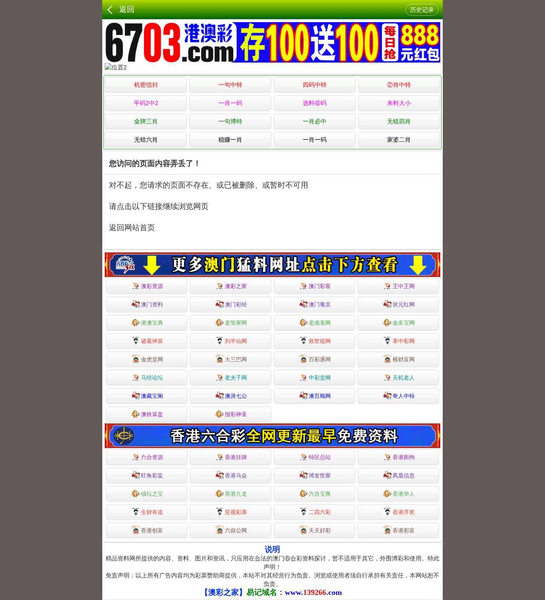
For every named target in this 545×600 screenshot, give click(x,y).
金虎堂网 (152, 359)
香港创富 (152, 530)
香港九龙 (236, 494)
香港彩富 (404, 530)
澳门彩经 (236, 304)
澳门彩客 (320, 286)
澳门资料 (152, 304)
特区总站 (320, 457)
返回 (127, 9)
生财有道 (152, 512)
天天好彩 (320, 530)
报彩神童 (236, 414)
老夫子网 (236, 377)
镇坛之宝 (152, 494)
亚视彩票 (236, 512)
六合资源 (152, 457)
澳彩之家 (236, 286)
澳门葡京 (320, 304)
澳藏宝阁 (152, 396)
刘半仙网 (236, 341)
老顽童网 (320, 323)
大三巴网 (236, 359)
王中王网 (404, 286)
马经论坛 (152, 377)
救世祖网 (320, 341)
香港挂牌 (236, 457)
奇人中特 (404, 396)
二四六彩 (320, 512)
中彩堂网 (320, 377)
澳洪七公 (236, 396)
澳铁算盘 (152, 414)
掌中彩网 (404, 341)
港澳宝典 (152, 323)
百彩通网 (320, 359)
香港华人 (404, 494)
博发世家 (320, 475)
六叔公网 (236, 530)
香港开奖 (404, 512)
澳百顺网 (320, 396)
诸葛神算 (152, 341)
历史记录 (422, 9)
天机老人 (404, 377)
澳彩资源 (152, 286)
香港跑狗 (404, 457)
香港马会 (236, 475)
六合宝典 (320, 494)
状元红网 (404, 304)
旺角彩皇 (152, 475)
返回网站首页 (132, 227)
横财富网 (404, 359)
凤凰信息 (404, 475)
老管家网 (236, 323)
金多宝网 (404, 323)
